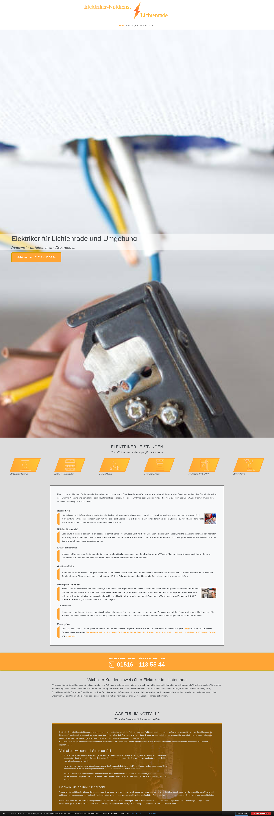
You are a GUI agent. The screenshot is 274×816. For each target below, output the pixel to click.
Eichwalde (202, 632)
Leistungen (132, 25)
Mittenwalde (71, 636)
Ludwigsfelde (191, 632)
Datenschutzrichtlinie (147, 813)
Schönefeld (111, 632)
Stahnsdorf (179, 632)
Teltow (133, 632)
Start (121, 25)
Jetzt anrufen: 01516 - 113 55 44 (36, 257)
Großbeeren (123, 632)
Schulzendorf (167, 632)
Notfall (143, 25)
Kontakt (153, 25)
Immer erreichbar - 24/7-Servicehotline (137, 662)
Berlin (186, 629)
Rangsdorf (141, 632)
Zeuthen (212, 632)
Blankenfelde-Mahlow (95, 632)
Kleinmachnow (153, 632)
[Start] (137, 11)
